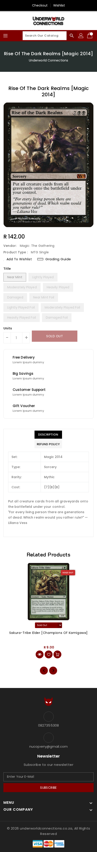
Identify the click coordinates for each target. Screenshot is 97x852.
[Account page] (81, 35)
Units (7, 328)
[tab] (48, 435)
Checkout (40, 5)
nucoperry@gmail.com (48, 746)
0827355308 (48, 725)
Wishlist (59, 5)
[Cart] (90, 35)
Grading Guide (58, 259)
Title (7, 268)
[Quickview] (40, 654)
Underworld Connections (48, 60)
